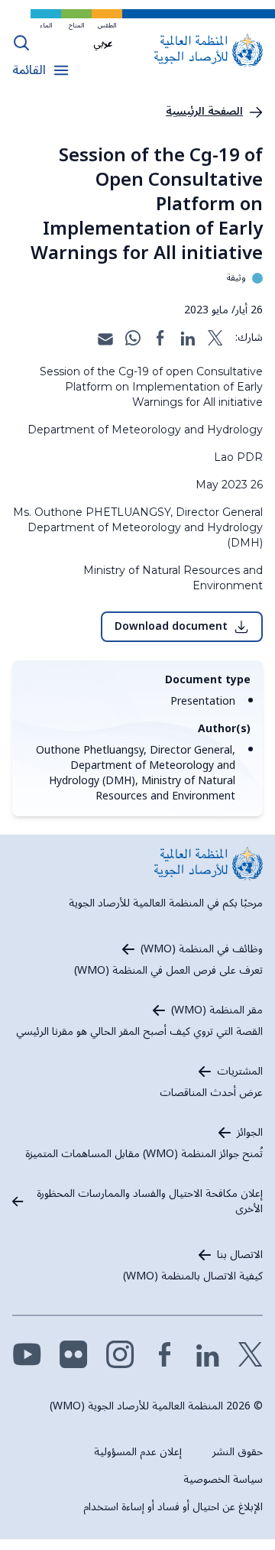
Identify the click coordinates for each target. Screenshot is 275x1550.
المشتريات (240, 1071)
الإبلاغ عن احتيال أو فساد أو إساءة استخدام (173, 1507)
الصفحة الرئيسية (204, 111)
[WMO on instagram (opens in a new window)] (120, 1354)
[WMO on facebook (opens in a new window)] (165, 1354)
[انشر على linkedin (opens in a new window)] (188, 337)
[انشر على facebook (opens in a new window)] (160, 337)
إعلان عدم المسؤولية (138, 1452)
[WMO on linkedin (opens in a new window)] (208, 1354)
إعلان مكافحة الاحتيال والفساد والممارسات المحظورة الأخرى (150, 1201)
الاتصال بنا (240, 1255)
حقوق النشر (237, 1452)
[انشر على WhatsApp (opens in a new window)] (133, 337)
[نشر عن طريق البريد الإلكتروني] (105, 337)
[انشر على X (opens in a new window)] (215, 337)
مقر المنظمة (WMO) (217, 1010)
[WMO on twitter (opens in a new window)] (250, 1354)
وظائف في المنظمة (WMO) (202, 949)
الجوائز (250, 1132)
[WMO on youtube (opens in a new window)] (27, 1354)
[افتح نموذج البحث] (21, 43)
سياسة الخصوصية (223, 1479)
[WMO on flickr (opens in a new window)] (74, 1354)
